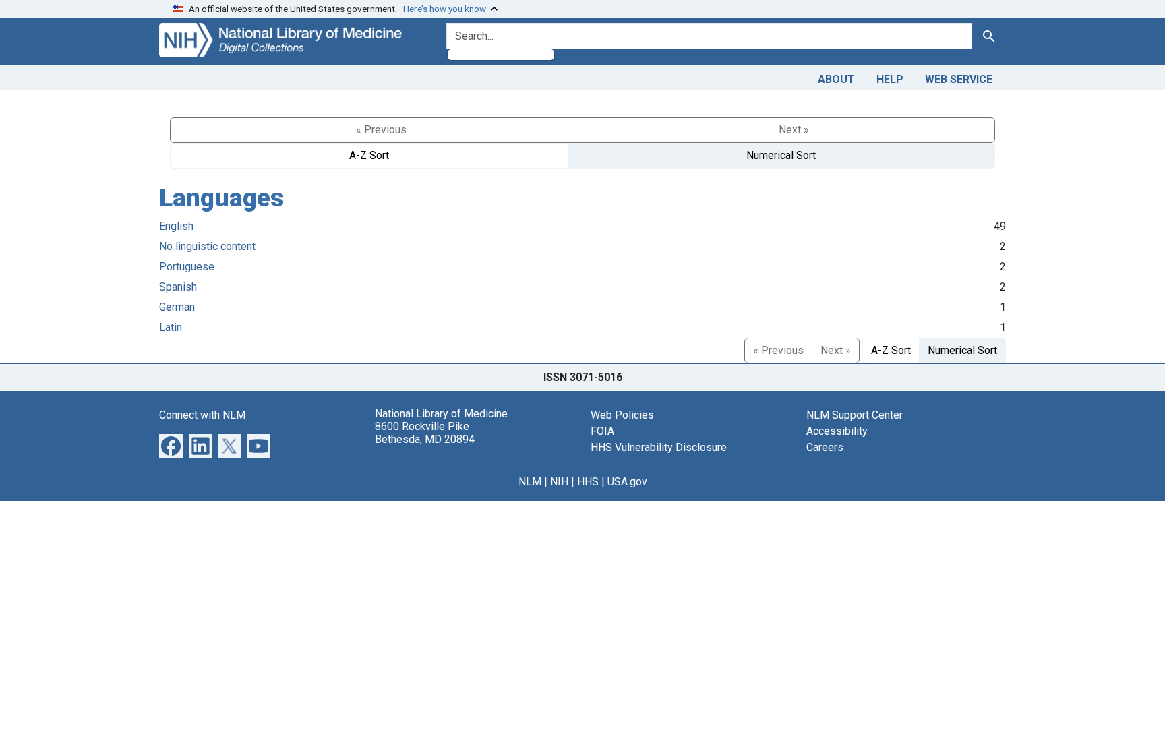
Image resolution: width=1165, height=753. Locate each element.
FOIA (602, 431)
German (177, 307)
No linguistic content (207, 246)
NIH (559, 481)
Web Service (958, 79)
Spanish (178, 286)
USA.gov (627, 481)
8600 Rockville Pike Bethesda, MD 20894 (425, 433)
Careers (824, 447)
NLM (529, 481)
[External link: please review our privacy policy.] (171, 444)
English (176, 226)
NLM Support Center (854, 415)
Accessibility (837, 431)
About (836, 79)
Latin (170, 327)
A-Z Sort (369, 155)
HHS (588, 481)
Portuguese (186, 266)
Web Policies (622, 415)
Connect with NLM (202, 415)
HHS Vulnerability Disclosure (659, 447)
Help (889, 79)
